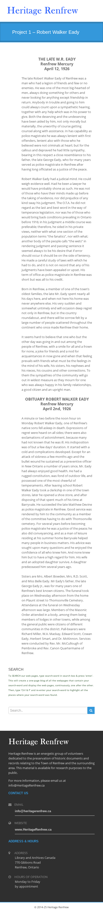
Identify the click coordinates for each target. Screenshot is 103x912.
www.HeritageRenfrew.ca (33, 829)
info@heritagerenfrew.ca (33, 811)
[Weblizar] (43, 10)
